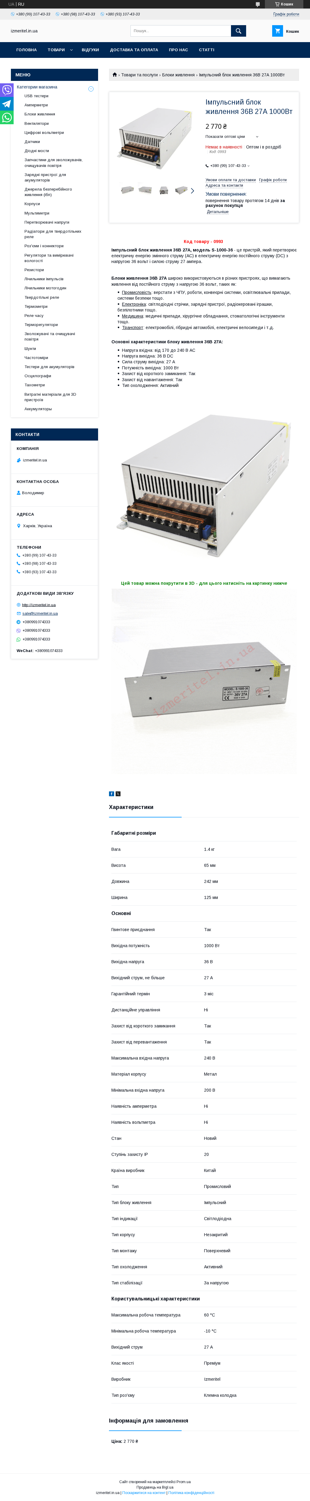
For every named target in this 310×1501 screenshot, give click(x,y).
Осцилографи (38, 376)
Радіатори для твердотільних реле (53, 234)
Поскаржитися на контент (144, 1493)
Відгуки (90, 50)
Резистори (34, 270)
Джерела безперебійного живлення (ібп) (48, 192)
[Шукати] (238, 31)
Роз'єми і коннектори (44, 246)
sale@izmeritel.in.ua (40, 613)
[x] (118, 794)
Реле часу (34, 315)
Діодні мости (37, 150)
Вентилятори (37, 123)
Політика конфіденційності (191, 1493)
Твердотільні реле (42, 297)
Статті (206, 50)
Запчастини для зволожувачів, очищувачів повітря (54, 163)
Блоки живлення (178, 74)
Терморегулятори (41, 324)
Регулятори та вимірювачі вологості (49, 258)
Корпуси (32, 203)
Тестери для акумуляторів (49, 366)
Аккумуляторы (38, 409)
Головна (26, 50)
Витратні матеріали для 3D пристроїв (50, 397)
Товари (56, 50)
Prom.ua (183, 1482)
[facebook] (111, 794)
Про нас (178, 50)
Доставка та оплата (134, 50)
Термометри (36, 306)
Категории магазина (37, 87)
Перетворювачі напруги (47, 222)
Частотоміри (36, 357)
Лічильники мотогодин (45, 288)
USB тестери (36, 96)
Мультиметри (37, 213)
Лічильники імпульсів (44, 279)
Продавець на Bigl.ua (155, 1487)
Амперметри (36, 105)
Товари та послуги (139, 74)
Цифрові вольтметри (44, 132)
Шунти (30, 348)
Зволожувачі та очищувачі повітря (50, 336)
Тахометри (35, 385)
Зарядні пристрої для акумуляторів (45, 177)
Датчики (32, 141)
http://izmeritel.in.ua (39, 604)
